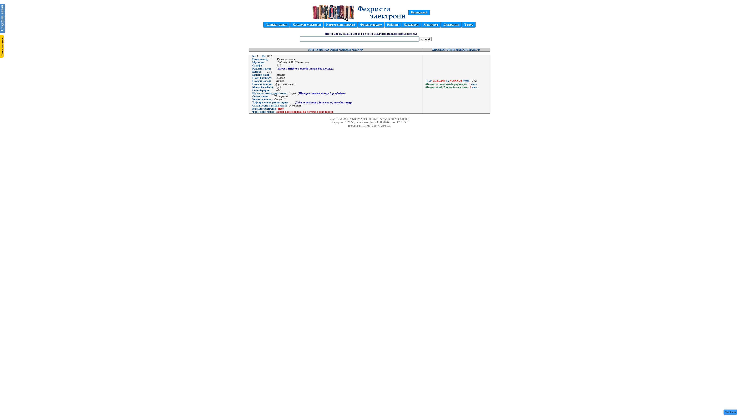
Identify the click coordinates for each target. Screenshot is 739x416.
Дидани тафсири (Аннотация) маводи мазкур (324, 102)
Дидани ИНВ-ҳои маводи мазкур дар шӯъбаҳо (305, 68)
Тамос (468, 24)
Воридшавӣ (419, 12)
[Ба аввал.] (2, 31)
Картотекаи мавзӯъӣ (340, 24)
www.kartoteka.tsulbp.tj (394, 118)
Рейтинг (392, 24)
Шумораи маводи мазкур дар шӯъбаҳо (322, 93)
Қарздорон (411, 24)
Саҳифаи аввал (276, 24)
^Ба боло (730, 412)
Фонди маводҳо (371, 24)
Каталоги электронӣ (307, 24)
